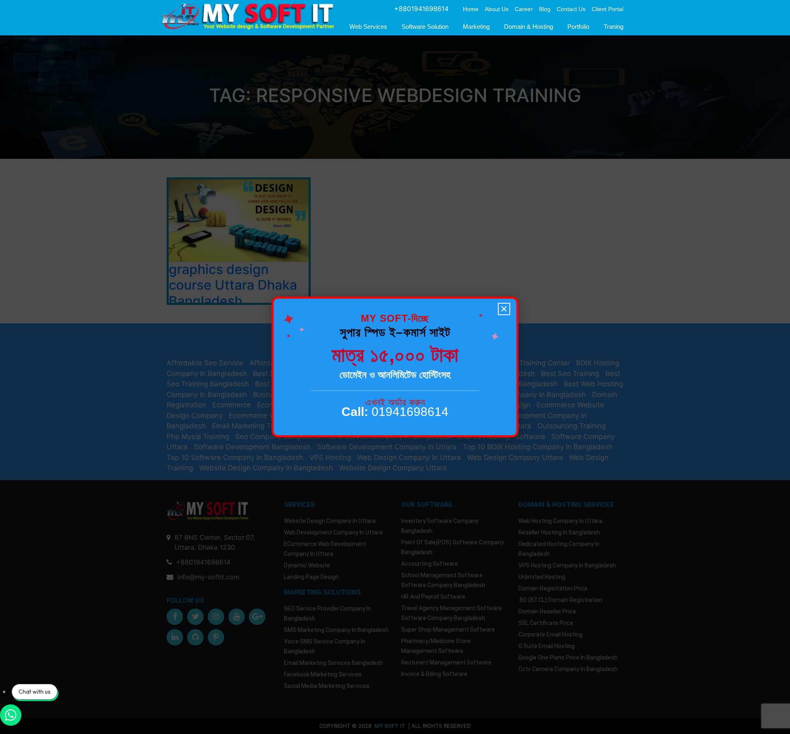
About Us (497, 9)
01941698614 (395, 411)
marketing (476, 26)
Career (524, 9)
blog (545, 9)
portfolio (578, 26)
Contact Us (571, 9)
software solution (425, 26)
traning (613, 26)
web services (368, 26)
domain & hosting (528, 26)
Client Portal (607, 9)
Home (471, 9)
